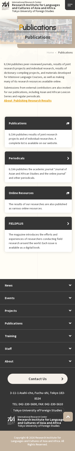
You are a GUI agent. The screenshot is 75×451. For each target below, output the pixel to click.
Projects (11, 311)
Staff (8, 349)
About (9, 361)
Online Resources (21, 193)
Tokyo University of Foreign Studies (37, 410)
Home (50, 52)
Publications (18, 123)
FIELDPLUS (16, 223)
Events (10, 298)
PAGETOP (68, 416)
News (9, 285)
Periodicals (17, 158)
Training (10, 336)
